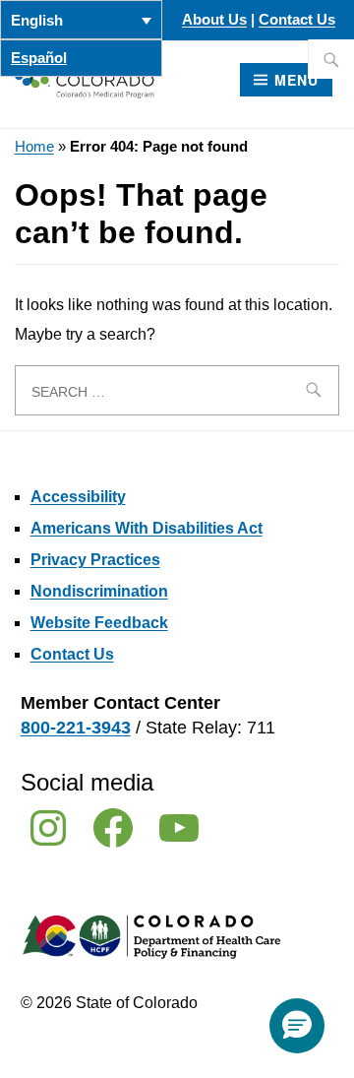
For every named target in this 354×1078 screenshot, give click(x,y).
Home (34, 147)
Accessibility (78, 496)
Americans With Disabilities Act (146, 528)
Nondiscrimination (99, 591)
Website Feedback (99, 622)
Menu (296, 80)
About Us (214, 20)
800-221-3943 (76, 727)
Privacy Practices (95, 559)
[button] (296, 1025)
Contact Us (297, 20)
